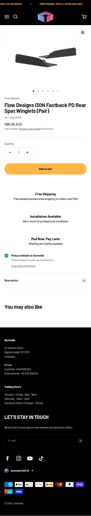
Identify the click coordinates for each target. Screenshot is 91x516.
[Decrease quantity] (10, 152)
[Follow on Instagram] (19, 458)
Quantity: (9, 143)
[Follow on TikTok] (41, 458)
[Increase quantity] (27, 152)
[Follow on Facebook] (7, 458)
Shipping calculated (29, 128)
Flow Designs (12, 98)
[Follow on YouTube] (30, 458)
